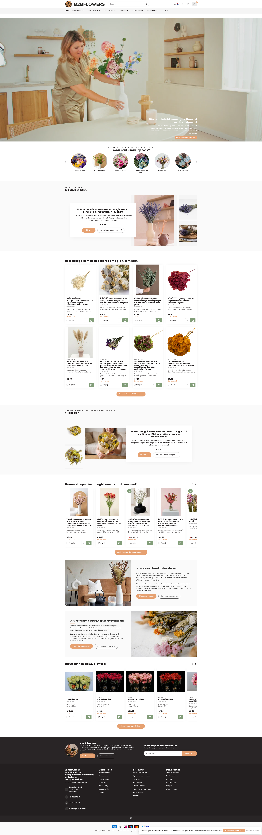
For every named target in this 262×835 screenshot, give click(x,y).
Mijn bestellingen (172, 776)
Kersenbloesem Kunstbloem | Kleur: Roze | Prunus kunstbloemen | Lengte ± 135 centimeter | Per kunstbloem (79, 522)
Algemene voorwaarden (141, 776)
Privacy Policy (137, 782)
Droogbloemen (94, 11)
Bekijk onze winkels (106, 756)
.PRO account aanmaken (106, 646)
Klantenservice (87, 756)
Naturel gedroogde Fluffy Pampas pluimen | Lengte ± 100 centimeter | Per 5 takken (79, 363)
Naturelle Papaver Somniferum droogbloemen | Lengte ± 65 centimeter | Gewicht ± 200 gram (114, 301)
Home (67, 11)
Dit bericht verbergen (234, 831)
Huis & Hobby (138, 11)
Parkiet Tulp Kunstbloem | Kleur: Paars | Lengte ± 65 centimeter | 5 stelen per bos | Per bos (109, 522)
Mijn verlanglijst (171, 782)
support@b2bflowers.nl (77, 809)
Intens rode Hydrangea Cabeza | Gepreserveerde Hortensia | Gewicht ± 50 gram (181, 301)
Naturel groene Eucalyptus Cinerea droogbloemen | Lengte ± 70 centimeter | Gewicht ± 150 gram (147, 302)
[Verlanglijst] (188, 4)
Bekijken (87, 230)
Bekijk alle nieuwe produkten (130, 726)
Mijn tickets (170, 779)
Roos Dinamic (72, 699)
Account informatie (173, 773)
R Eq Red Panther (104, 699)
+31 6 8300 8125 (74, 797)
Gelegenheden (152, 11)
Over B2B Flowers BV (140, 773)
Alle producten (171, 789)
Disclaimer (136, 779)
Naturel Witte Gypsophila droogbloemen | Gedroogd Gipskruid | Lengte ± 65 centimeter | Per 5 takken (139, 522)
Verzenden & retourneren (142, 789)
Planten (165, 11)
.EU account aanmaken (169, 596)
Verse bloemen (78, 11)
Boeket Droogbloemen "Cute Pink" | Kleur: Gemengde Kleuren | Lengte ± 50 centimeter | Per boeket (170, 522)
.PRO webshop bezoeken (81, 646)
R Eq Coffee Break (165, 699)
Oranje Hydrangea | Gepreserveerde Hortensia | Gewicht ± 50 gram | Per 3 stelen (181, 363)
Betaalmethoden (139, 786)
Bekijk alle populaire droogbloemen (129, 552)
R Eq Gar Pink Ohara (136, 699)
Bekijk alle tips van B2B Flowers (129, 394)
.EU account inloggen (146, 596)
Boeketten (124, 11)
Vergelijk (72, 320)
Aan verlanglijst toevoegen (109, 230)
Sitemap (136, 796)
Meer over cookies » (252, 831)
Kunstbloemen (110, 11)
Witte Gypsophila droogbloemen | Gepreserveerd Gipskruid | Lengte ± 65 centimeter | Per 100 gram (80, 302)
